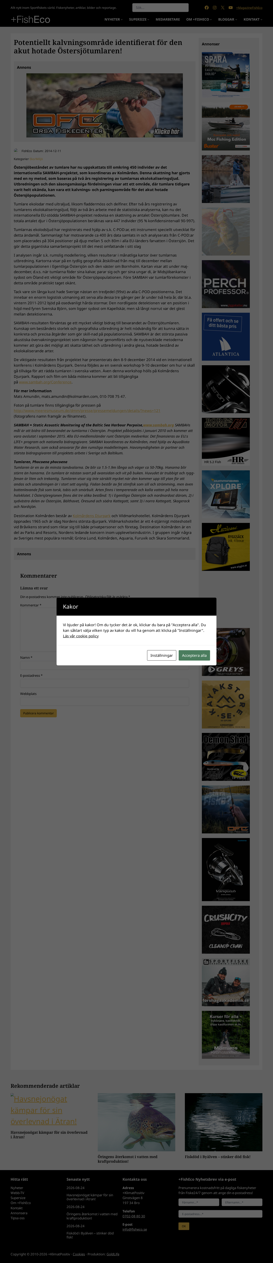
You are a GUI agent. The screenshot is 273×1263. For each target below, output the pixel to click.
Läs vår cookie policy (81, 635)
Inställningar (161, 655)
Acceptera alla (194, 655)
